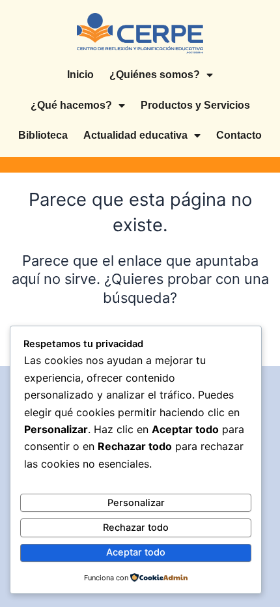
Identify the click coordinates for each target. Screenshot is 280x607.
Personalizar (136, 503)
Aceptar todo (135, 552)
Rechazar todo (136, 527)
